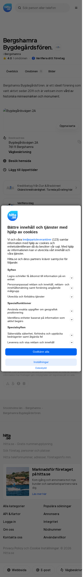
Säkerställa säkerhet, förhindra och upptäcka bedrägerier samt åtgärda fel (35, 335)
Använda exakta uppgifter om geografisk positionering (32, 311)
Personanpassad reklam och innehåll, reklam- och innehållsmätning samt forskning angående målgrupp (38, 288)
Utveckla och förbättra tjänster (26, 296)
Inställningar (41, 362)
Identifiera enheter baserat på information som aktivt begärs (36, 319)
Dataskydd (41, 368)
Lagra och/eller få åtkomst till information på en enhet (36, 277)
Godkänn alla (41, 351)
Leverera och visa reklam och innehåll (30, 342)
